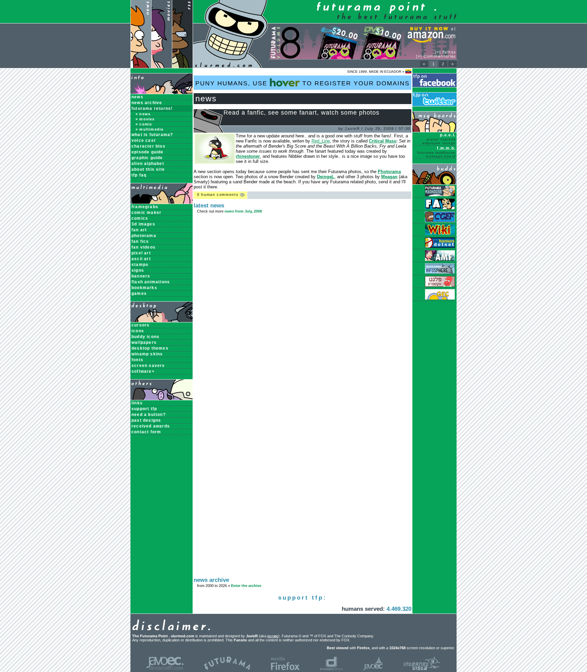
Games (139, 293)
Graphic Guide (147, 157)
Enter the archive (246, 586)
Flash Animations (150, 282)
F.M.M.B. (436, 152)
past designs (146, 420)
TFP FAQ (138, 175)
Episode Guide (147, 152)
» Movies (145, 119)
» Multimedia (149, 129)
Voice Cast (143, 140)
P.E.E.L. (439, 139)
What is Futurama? (152, 134)
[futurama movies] (161, 66)
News (137, 97)
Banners (140, 276)
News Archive (146, 102)
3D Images (143, 224)
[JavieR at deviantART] (165, 669)
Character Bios (148, 146)
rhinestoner (248, 156)
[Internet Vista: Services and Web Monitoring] (422, 669)
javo (272, 636)
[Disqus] (302, 308)
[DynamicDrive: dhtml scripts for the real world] (331, 669)
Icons (137, 331)
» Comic (144, 124)
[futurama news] (140, 66)
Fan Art (139, 230)
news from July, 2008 (243, 211)
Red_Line (321, 141)
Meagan (389, 176)
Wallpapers (144, 342)
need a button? (148, 414)
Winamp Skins (147, 354)
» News (143, 114)
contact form (146, 432)
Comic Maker (146, 212)
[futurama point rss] (182, 66)
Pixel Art (141, 253)
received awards (150, 426)
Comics (139, 218)
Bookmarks (144, 287)
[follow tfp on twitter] (434, 104)
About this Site (148, 169)
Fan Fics (140, 241)
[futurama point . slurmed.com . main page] (230, 66)
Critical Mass (382, 141)
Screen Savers (148, 365)
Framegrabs (144, 206)
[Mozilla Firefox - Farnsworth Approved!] (285, 669)
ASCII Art (141, 258)
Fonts (137, 359)
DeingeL (325, 176)
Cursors (140, 325)
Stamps (139, 264)
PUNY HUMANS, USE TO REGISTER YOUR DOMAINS (302, 83)
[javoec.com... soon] (373, 669)
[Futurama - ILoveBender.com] (227, 669)
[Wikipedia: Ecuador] (408, 71)
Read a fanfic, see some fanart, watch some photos (301, 112)
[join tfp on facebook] (434, 85)
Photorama (143, 235)
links (137, 403)
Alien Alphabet (147, 163)
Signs (137, 270)
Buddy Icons (145, 336)
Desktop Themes (149, 348)
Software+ (143, 371)
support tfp (144, 408)
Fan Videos (143, 247)
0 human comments (217, 194)
